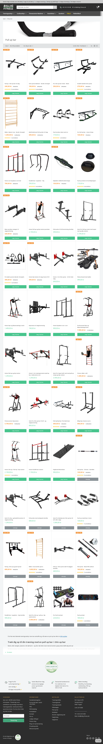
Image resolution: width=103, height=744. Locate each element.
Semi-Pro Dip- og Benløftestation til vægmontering (15, 519)
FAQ (30, 706)
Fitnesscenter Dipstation (11, 421)
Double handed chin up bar (84, 83)
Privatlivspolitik (33, 726)
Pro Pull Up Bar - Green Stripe (85, 132)
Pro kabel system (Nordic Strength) (14, 277)
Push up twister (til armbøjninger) (86, 180)
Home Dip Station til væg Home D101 (39, 277)
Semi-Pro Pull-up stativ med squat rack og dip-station (86, 230)
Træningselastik (56, 705)
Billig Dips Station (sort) (83, 421)
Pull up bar (9, 19)
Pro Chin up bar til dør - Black (61, 83)
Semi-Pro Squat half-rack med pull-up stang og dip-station (63, 374)
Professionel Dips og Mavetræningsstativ (83, 326)
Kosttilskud (50, 13)
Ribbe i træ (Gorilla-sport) (36, 566)
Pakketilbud (77, 13)
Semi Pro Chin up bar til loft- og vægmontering (37, 421)
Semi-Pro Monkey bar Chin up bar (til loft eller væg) (63, 519)
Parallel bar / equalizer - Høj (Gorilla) (15, 615)
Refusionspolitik (34, 728)
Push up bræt (81, 615)
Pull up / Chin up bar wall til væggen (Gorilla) (63, 567)
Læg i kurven (15, 93)
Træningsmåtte (56, 700)
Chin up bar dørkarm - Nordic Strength (39, 83)
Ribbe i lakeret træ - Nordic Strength (15, 132)
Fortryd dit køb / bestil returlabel (35, 703)
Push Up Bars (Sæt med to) (60, 132)
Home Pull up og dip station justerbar (39, 229)
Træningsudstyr (8, 13)
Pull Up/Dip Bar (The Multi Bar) (61, 421)
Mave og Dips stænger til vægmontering (12, 230)
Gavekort (61, 13)
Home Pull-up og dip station (12, 373)
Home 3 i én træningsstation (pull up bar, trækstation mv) (39, 374)
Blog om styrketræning (36, 724)
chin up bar (63, 636)
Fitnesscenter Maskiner (36, 13)
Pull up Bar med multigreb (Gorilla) (38, 518)
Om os (31, 716)
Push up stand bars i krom (84, 518)
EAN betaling (33, 709)
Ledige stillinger (33, 719)
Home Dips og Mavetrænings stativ (14, 325)
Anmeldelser (32, 711)
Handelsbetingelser (34, 700)
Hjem (4, 19)
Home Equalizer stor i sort (60, 325)
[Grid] (94, 46)
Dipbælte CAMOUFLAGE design (61, 180)
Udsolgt (88, 479)
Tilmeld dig (13, 720)
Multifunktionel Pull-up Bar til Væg (38, 132)
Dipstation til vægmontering (37, 325)
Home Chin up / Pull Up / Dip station (14, 469)
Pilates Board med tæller (84, 277)
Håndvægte (55, 707)
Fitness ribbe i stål (82, 373)
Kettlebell (54, 712)
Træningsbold (56, 702)
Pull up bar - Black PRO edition (85, 566)
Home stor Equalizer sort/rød (13, 180)
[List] (97, 46)
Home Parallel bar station (36, 469)
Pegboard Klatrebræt (59, 469)
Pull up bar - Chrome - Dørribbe (85, 469)
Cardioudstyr (21, 13)
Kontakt (31, 714)
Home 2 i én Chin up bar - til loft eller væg (63, 277)
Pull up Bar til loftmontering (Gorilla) (63, 229)
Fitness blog (32, 721)
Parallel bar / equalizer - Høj (36, 180)
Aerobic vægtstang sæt (58, 715)
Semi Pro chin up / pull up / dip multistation (37, 616)
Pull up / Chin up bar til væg (12, 83)
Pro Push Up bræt (58, 615)
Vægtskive (55, 719)
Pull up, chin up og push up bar (13, 566)
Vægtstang (55, 717)
